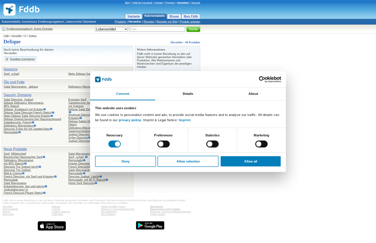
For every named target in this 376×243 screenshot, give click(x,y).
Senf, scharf (11, 73)
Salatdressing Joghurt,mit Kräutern (82, 104)
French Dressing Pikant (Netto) (23, 192)
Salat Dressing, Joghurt (18, 99)
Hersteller (134, 21)
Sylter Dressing (78, 137)
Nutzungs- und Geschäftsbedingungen (170, 211)
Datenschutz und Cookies (165, 209)
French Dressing (78, 166)
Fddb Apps (57, 214)
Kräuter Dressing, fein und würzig (89, 163)
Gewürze (11, 69)
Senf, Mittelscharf (15, 153)
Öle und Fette (14, 82)
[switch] (163, 144)
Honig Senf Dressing (81, 183)
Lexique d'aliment (61, 211)
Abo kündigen (108, 214)
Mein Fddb (191, 16)
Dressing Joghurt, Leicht (83, 176)
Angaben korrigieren (22, 59)
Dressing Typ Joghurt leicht (21, 166)
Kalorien (56, 206)
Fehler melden (157, 214)
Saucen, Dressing (17, 95)
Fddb (6, 35)
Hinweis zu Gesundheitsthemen (117, 209)
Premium (170, 2)
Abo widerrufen (109, 211)
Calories (56, 209)
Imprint (185, 120)
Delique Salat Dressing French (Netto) (27, 112)
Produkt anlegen (190, 21)
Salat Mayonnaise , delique (21, 86)
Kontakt (159, 2)
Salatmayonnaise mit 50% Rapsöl (89, 131)
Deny (125, 161)
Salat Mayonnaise (15, 183)
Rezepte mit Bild (166, 21)
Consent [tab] (122, 94)
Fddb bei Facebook (142, 2)
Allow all (250, 161)
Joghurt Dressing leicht (82, 134)
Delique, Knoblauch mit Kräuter (23, 109)
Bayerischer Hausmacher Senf (23, 157)
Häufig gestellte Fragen (113, 206)
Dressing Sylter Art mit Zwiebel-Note (26, 129)
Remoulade (11, 132)
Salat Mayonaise (78, 170)
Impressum (156, 206)
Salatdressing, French (17, 122)
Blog (127, 2)
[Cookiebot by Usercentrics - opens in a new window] (262, 79)
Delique (33, 35)
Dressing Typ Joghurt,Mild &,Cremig (17, 171)
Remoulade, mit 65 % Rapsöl (86, 179)
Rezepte (149, 21)
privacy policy (130, 120)
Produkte (120, 21)
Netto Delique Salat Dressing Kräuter (27, 115)
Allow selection (188, 161)
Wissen (174, 16)
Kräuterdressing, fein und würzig (24, 186)
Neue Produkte (15, 149)
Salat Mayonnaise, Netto (83, 153)
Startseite (133, 16)
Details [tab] (188, 94)
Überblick (8, 206)
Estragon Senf (77, 99)
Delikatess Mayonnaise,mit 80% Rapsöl (19, 162)
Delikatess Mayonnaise (83, 86)
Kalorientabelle (154, 15)
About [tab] (253, 94)
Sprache (195, 2)
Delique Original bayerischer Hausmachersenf (32, 119)
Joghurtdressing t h (16, 189)
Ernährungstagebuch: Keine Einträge (30, 28)
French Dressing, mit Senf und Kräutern (29, 176)
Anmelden (183, 2)
